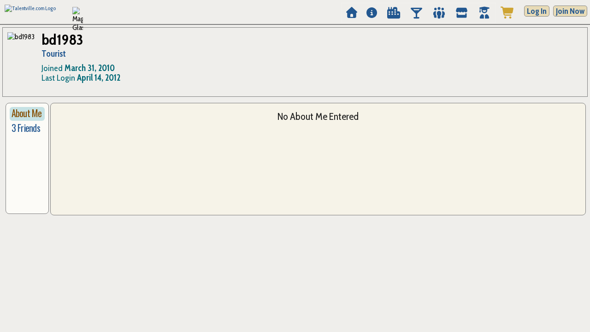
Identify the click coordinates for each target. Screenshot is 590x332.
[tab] (27, 114)
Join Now (570, 11)
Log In (537, 11)
